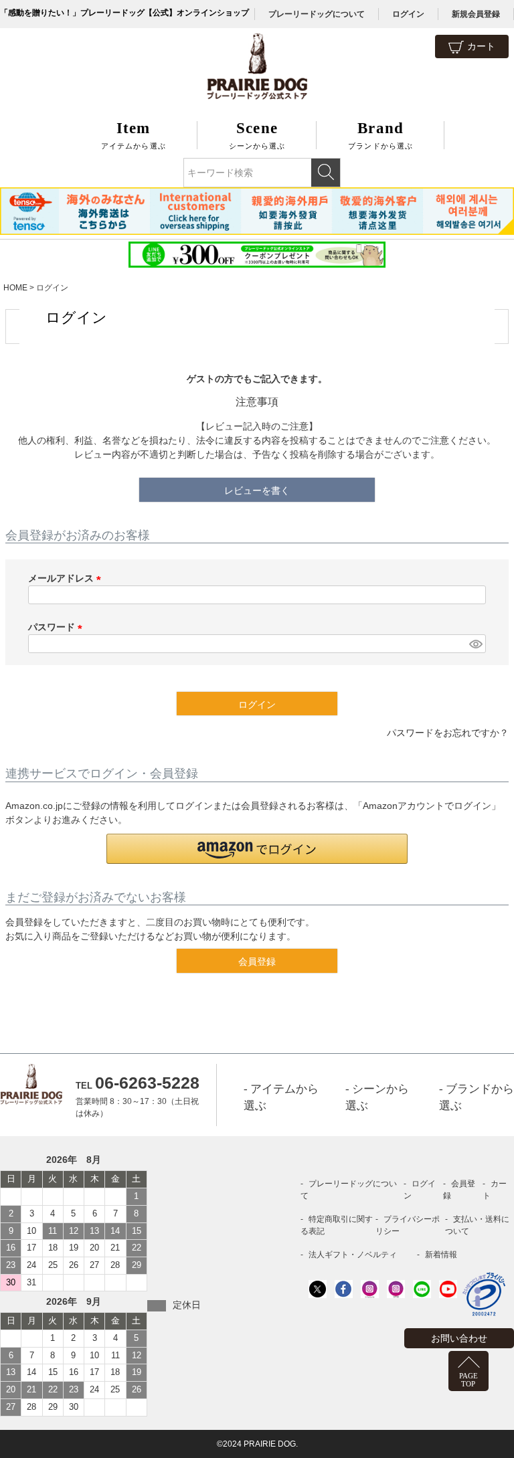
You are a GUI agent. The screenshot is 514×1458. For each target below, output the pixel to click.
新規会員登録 (476, 14)
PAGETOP (468, 1380)
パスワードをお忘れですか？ (448, 732)
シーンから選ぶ (257, 135)
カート (481, 46)
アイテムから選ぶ (133, 135)
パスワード (57, 627)
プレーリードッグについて (316, 14)
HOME (15, 287)
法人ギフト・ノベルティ (353, 1254)
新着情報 (441, 1254)
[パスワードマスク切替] (475, 643)
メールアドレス (67, 578)
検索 (325, 173)
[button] (257, 849)
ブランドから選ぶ (380, 135)
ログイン (408, 14)
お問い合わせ (459, 1338)
